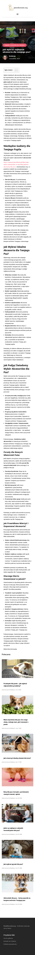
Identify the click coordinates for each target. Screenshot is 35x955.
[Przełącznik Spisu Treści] (15, 70)
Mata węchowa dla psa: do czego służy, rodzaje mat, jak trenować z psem (16, 722)
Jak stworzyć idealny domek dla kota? (17, 758)
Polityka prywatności (10, 944)
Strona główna (8, 938)
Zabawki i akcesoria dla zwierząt (14, 45)
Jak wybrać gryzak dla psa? (13, 864)
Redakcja (12, 689)
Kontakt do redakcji (10, 941)
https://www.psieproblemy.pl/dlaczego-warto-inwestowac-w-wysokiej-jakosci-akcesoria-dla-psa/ (16, 164)
